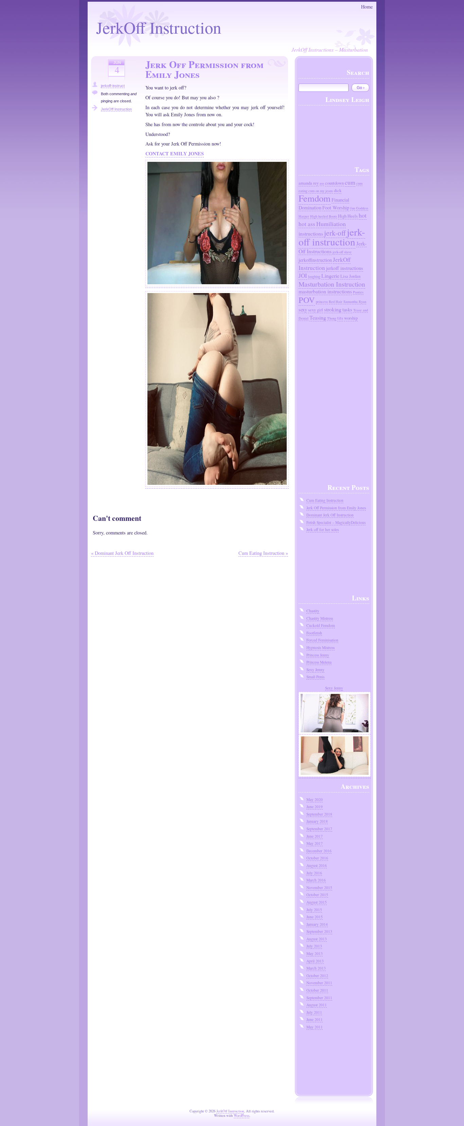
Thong (331, 318)
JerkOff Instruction (158, 27)
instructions (311, 233)
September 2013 (319, 931)
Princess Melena (319, 662)
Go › (360, 88)
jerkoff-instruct (113, 86)
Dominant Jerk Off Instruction (330, 514)
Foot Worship (335, 207)
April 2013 (315, 960)
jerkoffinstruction (315, 260)
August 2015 (316, 902)
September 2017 (319, 828)
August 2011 (316, 1004)
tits (340, 318)
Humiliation (331, 224)
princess (322, 301)
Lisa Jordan (350, 276)
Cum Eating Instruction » (263, 553)
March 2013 (316, 968)
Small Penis (315, 676)
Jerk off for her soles (322, 529)
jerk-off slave (342, 252)
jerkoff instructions (344, 268)
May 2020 (314, 799)
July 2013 (314, 946)
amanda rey (309, 183)
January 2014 (317, 924)
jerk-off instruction (332, 236)
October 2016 (317, 857)
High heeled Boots (323, 216)
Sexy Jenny (315, 669)
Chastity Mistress (319, 618)
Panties (358, 292)
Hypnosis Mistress (320, 647)
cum (350, 182)
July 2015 (314, 909)
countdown (334, 183)
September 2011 (319, 997)
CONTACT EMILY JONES (174, 153)
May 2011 (314, 1026)
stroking (332, 309)
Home (367, 6)
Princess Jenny (317, 655)
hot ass (307, 224)
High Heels (348, 216)
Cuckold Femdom (320, 625)
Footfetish (314, 632)
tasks (347, 309)
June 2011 (314, 1019)
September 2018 (319, 814)
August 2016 (316, 865)
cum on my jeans (320, 190)
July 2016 (314, 872)
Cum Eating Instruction (324, 500)
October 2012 (317, 975)
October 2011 (317, 990)
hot (363, 215)
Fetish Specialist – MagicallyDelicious (335, 522)
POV (307, 299)
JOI (303, 275)
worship (351, 318)
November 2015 (319, 887)
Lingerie (330, 275)
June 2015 (314, 916)
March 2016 (316, 880)
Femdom (315, 198)
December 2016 (319, 850)
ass (322, 183)
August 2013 (316, 938)
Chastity (312, 610)
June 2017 (314, 836)
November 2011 (319, 982)
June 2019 (314, 806)
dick (337, 190)
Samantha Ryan (354, 301)
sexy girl (315, 310)
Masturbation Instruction (332, 283)
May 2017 (314, 843)
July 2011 (314, 1012)
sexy (303, 309)
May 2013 (314, 953)
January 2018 (317, 821)
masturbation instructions (325, 291)
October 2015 (317, 894)
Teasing (317, 317)
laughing (314, 276)
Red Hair (335, 301)
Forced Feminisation (322, 640)
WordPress (241, 1115)
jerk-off (335, 233)
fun (352, 208)
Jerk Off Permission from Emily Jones (336, 507)
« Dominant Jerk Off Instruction (122, 553)
